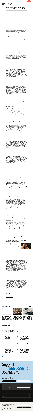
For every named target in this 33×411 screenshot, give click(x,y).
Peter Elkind (8, 293)
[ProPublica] (7, 4)
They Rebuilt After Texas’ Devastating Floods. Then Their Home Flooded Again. (10, 344)
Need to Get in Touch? (9, 297)
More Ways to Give (23, 381)
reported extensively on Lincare (15, 199)
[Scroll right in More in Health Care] (30, 306)
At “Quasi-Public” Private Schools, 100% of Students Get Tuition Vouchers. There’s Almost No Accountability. (25, 351)
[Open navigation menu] (28, 3)
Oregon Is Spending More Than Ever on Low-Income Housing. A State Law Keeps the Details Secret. (24, 338)
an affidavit (11, 286)
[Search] (30, 3)
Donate (29, 1)
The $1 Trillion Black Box (24, 330)
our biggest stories (13, 40)
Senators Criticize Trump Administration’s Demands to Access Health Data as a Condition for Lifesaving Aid (27, 318)
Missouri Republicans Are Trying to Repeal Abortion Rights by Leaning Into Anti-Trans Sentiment (17, 318)
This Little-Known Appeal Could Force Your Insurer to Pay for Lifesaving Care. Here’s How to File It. (25, 345)
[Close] (32, 403)
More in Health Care (6, 306)
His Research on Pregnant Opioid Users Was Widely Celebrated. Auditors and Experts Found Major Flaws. (7, 318)
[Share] (6, 36)
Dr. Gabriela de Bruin (14, 260)
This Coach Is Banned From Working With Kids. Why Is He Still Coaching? (10, 337)
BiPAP (17, 86)
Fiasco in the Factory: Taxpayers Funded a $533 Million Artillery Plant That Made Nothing (9, 351)
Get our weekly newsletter (23, 387)
